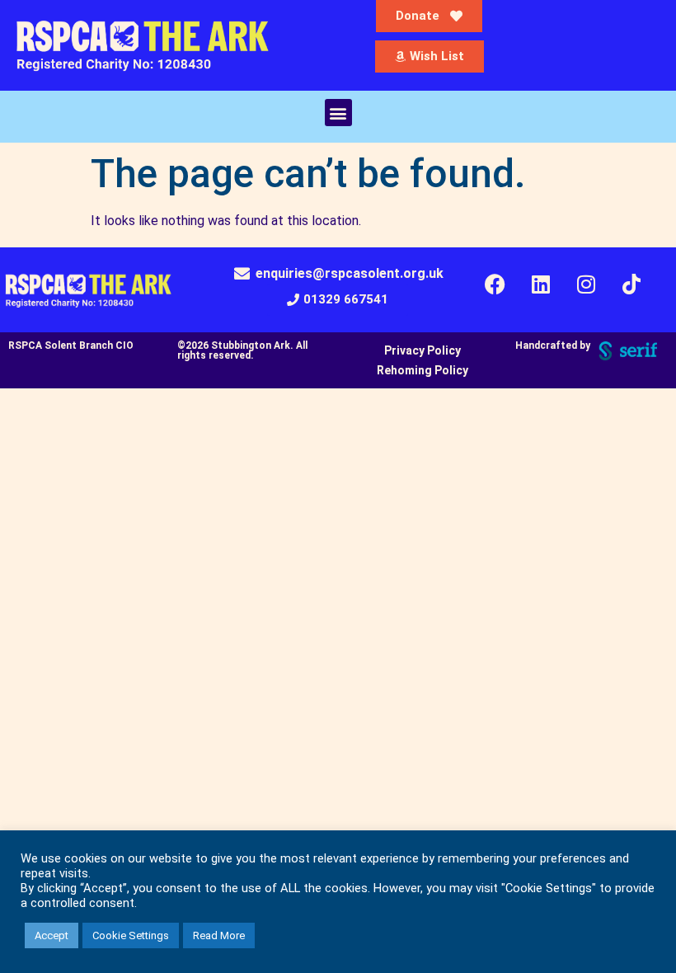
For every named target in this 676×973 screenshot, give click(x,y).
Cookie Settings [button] (130, 935)
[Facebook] (495, 284)
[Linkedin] (540, 284)
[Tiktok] (631, 284)
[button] (338, 112)
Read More (219, 935)
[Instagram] (586, 284)
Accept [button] (51, 935)
